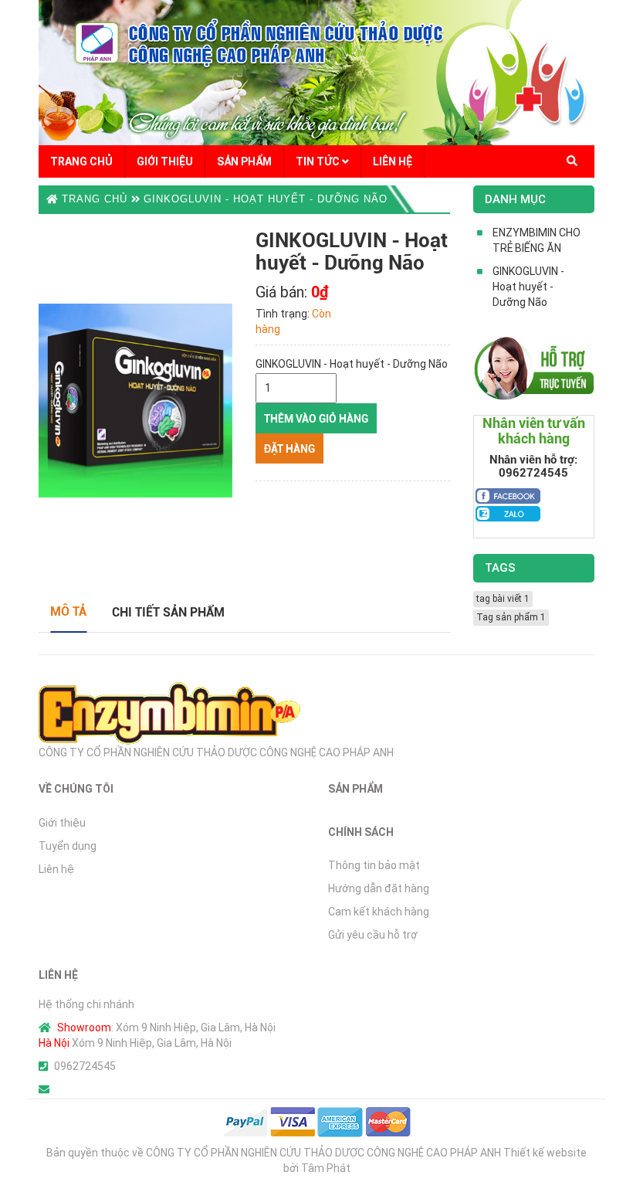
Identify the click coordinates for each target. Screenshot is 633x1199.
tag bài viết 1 (503, 598)
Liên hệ (392, 161)
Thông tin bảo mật (374, 865)
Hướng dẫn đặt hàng (378, 888)
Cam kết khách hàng (378, 911)
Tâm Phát (325, 1168)
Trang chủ (81, 161)
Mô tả (68, 611)
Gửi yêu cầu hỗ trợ (373, 935)
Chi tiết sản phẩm (168, 612)
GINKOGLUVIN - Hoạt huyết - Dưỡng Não (266, 199)
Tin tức (319, 161)
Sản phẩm (244, 161)
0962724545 (85, 1066)
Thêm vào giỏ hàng (316, 419)
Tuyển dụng (67, 846)
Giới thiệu (165, 161)
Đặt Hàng (289, 449)
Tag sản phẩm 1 (511, 617)
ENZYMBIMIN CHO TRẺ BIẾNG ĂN (537, 240)
